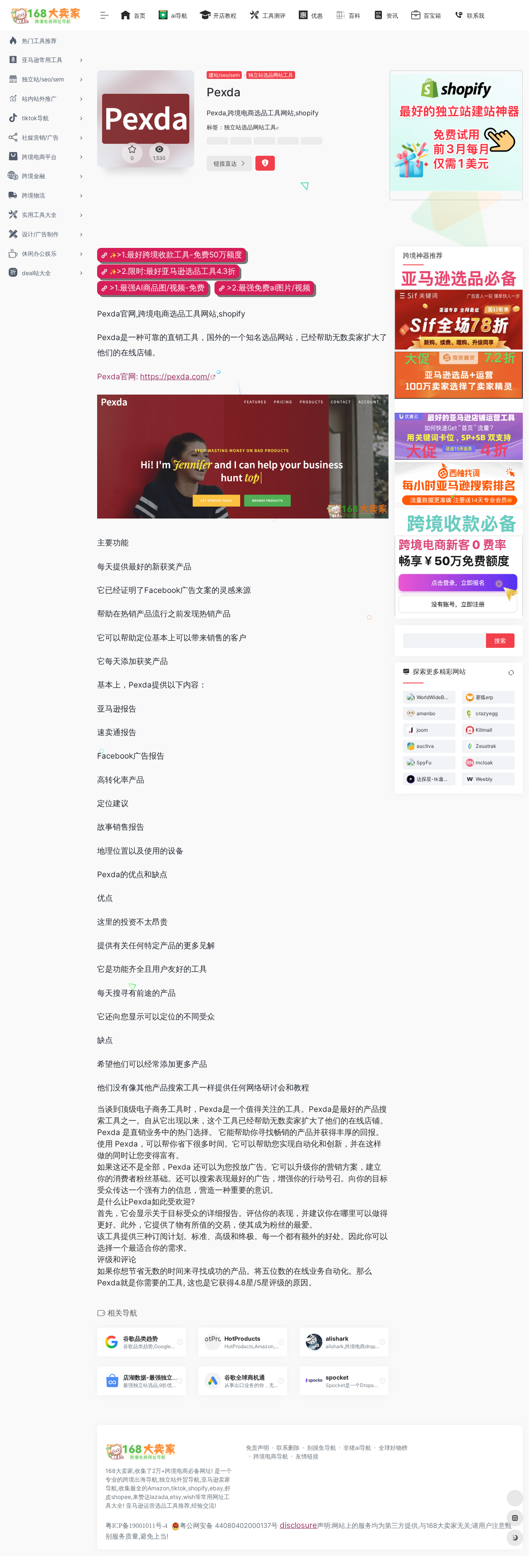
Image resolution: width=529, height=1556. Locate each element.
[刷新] (511, 673)
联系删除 (288, 1447)
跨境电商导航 (270, 1456)
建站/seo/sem (224, 75)
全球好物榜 (393, 1447)
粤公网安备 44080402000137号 (229, 1525)
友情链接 (307, 1456)
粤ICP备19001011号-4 (136, 1525)
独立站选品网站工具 (270, 75)
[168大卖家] (140, 1454)
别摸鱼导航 (321, 1447)
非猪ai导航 (357, 1447)
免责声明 (257, 1447)
